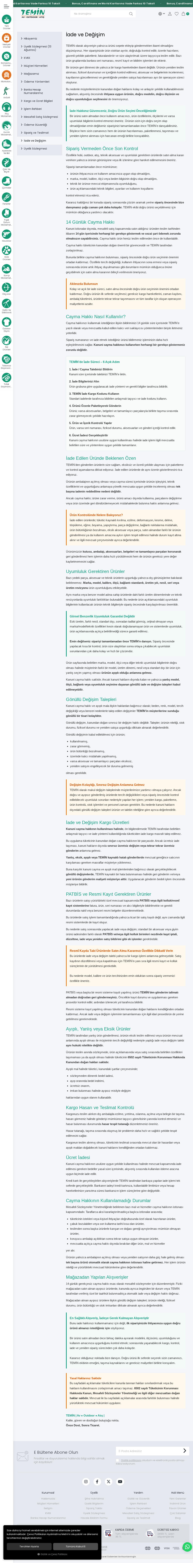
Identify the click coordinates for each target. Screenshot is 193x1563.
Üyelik (94, 1492)
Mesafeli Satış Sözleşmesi (41, 117)
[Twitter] (108, 1481)
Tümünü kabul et (75, 1546)
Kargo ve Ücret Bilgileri (38, 101)
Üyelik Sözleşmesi (35, 148)
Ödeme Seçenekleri (138, 1508)
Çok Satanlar (178, 1513)
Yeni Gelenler (177, 1498)
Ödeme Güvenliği (35, 124)
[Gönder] (184, 1451)
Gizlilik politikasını (131, 1460)
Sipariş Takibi (94, 1508)
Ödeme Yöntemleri (36, 81)
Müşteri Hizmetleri (35, 65)
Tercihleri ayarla (29, 1546)
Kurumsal (48, 1492)
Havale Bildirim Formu (94, 1518)
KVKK (27, 58)
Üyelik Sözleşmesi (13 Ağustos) (37, 48)
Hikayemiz (30, 38)
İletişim (48, 1508)
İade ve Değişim (35, 140)
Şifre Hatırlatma (94, 1498)
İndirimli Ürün (178, 1503)
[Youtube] (120, 1481)
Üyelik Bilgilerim (94, 1503)
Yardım (138, 1492)
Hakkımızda (48, 1498)
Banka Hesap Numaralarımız (33, 91)
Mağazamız (31, 73)
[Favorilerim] (176, 14)
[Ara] (131, 13)
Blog (178, 1518)
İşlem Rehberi (33, 109)
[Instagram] (86, 1481)
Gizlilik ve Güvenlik (138, 1498)
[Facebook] (97, 1481)
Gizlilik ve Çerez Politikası (54, 1554)
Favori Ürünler (177, 1508)
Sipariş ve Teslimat (36, 132)
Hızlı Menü (177, 1492)
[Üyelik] (169, 14)
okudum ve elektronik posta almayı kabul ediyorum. (150, 1462)
